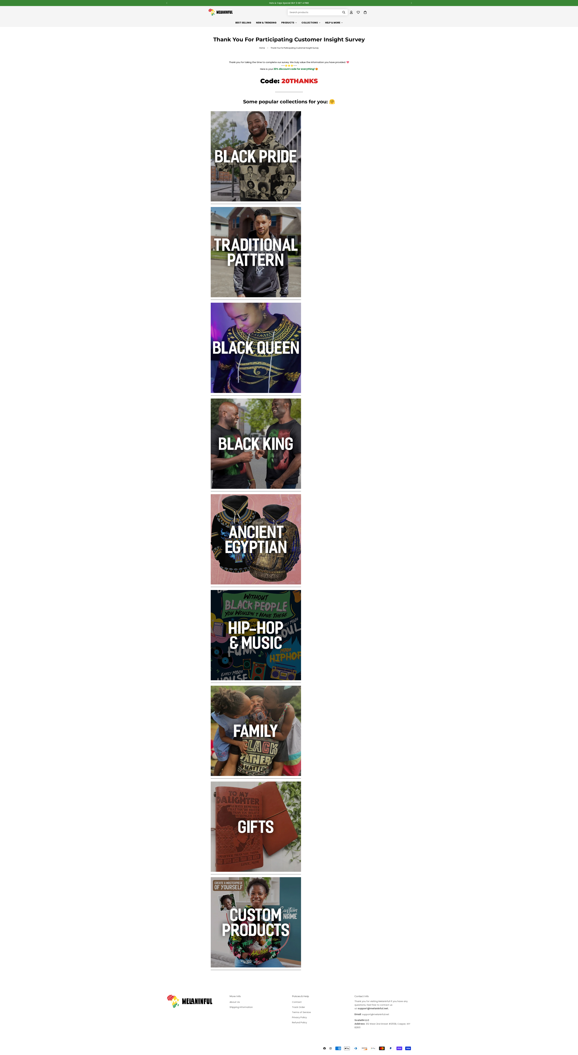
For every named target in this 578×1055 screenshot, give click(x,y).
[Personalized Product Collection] (256, 968)
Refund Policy (299, 1022)
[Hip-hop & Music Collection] (256, 681)
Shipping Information (241, 1007)
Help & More (332, 22)
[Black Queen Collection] (256, 394)
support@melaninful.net (375, 1014)
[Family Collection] (256, 777)
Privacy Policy (299, 1017)
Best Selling (243, 22)
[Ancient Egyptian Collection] (256, 585)
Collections (309, 22)
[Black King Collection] (256, 490)
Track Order (298, 1007)
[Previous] (166, 3)
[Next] (411, 3)
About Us (235, 1002)
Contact (297, 1002)
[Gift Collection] (256, 873)
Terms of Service (301, 1012)
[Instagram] (330, 1048)
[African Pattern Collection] (256, 298)
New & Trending (266, 22)
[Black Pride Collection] (256, 202)
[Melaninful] (220, 12)
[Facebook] (324, 1048)
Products (287, 22)
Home (262, 48)
